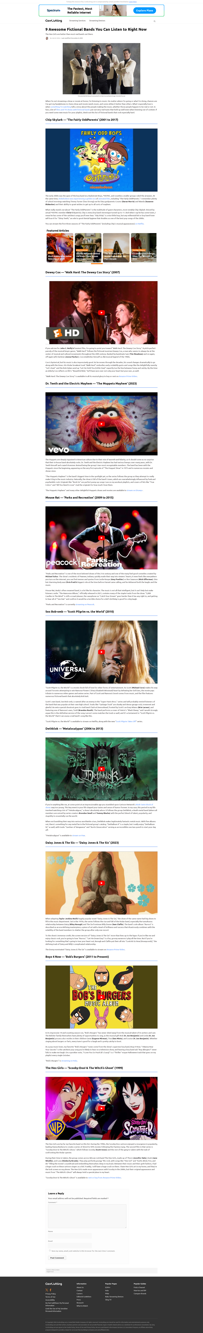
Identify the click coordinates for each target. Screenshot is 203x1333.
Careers (79, 1293)
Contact (79, 1290)
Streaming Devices (97, 20)
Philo (107, 1293)
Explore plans (144, 10)
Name (50, 1231)
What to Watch (55, 1270)
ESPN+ (107, 1287)
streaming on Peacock (84, 604)
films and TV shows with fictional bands (73, 109)
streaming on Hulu (69, 1061)
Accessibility (50, 1300)
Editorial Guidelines (84, 1296)
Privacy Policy (50, 1294)
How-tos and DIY (140, 1290)
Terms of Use (50, 1297)
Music (52, 1271)
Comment (52, 1202)
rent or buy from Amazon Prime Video (104, 1177)
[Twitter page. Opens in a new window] (46, 1290)
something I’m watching (61, 107)
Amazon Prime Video (128, 376)
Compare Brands (140, 1293)
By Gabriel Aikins (55, 38)
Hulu (107, 1290)
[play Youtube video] (101, 160)
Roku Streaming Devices (114, 1296)
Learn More (133, 2)
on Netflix (139, 224)
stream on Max (78, 835)
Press (79, 1300)
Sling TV (108, 1300)
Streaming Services (77, 20)
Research (80, 1303)
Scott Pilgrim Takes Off (126, 721)
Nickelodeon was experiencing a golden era (77, 198)
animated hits (104, 198)
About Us (80, 1287)
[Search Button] (155, 21)
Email (50, 1241)
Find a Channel (139, 1287)
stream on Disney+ (135, 490)
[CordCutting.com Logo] (53, 20)
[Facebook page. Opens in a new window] (50, 1290)
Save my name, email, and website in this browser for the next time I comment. (83, 1251)
